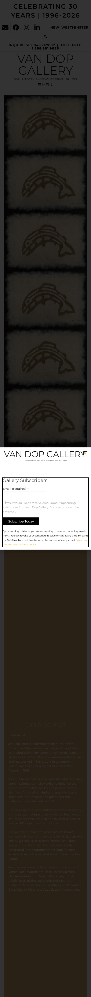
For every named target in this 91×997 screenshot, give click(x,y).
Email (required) (16, 489)
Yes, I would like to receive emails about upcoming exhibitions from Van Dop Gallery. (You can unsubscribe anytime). (41, 507)
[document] (45, 498)
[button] (85, 453)
